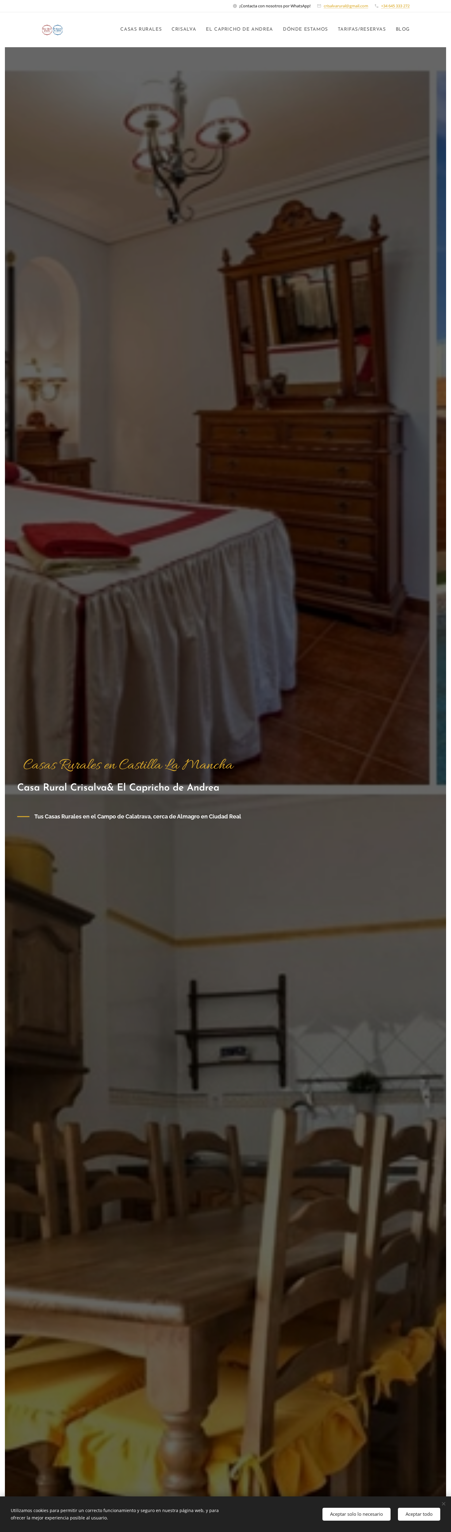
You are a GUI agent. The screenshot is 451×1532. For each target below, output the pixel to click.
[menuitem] (143, 29)
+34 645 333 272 (395, 6)
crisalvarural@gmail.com (346, 6)
